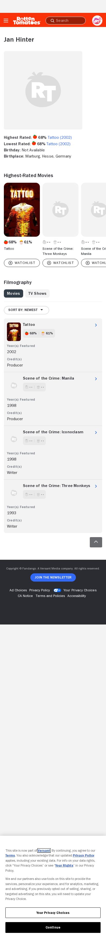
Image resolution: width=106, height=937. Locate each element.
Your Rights (64, 865)
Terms (10, 855)
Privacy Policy (83, 855)
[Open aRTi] (97, 20)
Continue (53, 927)
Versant (44, 850)
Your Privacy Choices (80, 590)
